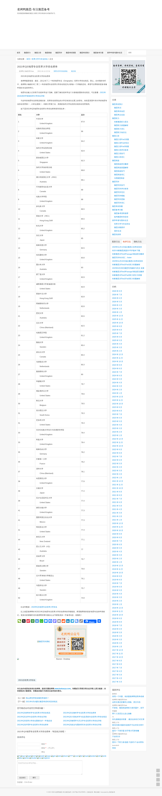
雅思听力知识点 (120, 132)
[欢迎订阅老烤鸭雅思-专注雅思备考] (145, 2)
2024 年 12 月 (117, 354)
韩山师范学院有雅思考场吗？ (37, 698)
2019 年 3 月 (117, 597)
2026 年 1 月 (117, 312)
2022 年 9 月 (117, 449)
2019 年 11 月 (117, 569)
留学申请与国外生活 (114, 53)
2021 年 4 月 (117, 509)
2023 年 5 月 (117, 421)
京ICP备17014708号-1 (79, 792)
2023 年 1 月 (117, 435)
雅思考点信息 (119, 115)
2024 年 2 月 (117, 390)
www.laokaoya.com (63, 689)
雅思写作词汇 (119, 203)
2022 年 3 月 (117, 471)
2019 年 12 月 (117, 566)
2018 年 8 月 (117, 622)
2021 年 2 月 (117, 516)
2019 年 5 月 (117, 590)
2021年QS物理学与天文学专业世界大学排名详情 (82, 721)
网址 (43, 752)
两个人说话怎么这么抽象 (122, 713)
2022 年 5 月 (117, 463)
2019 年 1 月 (117, 604)
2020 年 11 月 (117, 527)
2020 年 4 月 (117, 551)
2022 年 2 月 (117, 474)
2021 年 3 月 (117, 513)
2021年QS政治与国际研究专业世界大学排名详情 (82, 725)
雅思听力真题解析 (121, 125)
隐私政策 (90, 792)
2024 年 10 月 (117, 361)
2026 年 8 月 (117, 291)
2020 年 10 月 (117, 530)
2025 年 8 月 (117, 330)
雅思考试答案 (71, 53)
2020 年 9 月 (117, 534)
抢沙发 (73, 71)
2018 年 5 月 (117, 632)
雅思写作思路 (119, 199)
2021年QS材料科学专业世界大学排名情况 (33, 713)
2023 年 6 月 (117, 418)
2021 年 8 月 (117, 495)
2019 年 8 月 (117, 580)
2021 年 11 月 (117, 485)
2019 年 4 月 (117, 594)
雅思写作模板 (119, 196)
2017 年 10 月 (117, 657)
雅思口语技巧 (119, 153)
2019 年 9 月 (117, 576)
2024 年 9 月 (117, 365)
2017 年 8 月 (117, 664)
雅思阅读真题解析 (121, 168)
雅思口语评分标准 (121, 150)
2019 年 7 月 (117, 583)
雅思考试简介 (85, 53)
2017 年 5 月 (117, 675)
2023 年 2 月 (117, 432)
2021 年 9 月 (117, 492)
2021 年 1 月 (117, 520)
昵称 (43, 744)
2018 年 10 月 (117, 615)
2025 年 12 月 (117, 316)
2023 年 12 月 (117, 397)
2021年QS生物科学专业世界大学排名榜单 (79, 713)
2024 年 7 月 (117, 372)
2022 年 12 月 (117, 439)
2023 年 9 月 (117, 407)
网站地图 (97, 792)
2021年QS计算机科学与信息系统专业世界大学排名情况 (85, 717)
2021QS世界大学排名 (26, 680)
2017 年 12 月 (117, 650)
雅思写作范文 (119, 192)
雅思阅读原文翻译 (121, 164)
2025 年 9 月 (117, 326)
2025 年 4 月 (117, 344)
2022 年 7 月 (117, 456)
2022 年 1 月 (117, 478)
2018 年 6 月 (117, 629)
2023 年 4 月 (117, 425)
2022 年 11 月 (117, 442)
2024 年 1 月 (117, 393)
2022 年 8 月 (117, 453)
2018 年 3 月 (117, 639)
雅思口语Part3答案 (121, 146)
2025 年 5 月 (117, 340)
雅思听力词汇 (119, 129)
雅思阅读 (48, 53)
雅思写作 (58, 53)
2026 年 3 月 (117, 309)
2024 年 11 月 (117, 358)
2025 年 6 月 (117, 337)
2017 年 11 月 (117, 654)
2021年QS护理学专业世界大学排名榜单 (32, 725)
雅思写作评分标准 (121, 189)
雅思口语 (37, 53)
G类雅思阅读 (119, 178)
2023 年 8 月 (117, 411)
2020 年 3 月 (117, 555)
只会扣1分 (116, 736)
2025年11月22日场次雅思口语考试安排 (127, 261)
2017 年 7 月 (117, 668)
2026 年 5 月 (117, 302)
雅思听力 (27, 53)
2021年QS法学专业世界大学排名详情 (32, 717)
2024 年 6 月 (117, 375)
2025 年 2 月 (117, 351)
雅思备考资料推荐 (121, 213)
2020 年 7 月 (117, 541)
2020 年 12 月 (117, 523)
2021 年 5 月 (117, 506)
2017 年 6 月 (117, 671)
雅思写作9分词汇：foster (122, 257)
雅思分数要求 (119, 227)
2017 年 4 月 (117, 678)
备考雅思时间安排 (121, 217)
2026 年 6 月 (117, 298)
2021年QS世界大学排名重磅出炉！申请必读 (34, 721)
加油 (114, 748)
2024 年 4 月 (117, 383)
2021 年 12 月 (117, 481)
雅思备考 (112, 792)
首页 (18, 53)
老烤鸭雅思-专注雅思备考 (33, 9)
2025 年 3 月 (117, 347)
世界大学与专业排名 (40, 59)
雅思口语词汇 (119, 157)
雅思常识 (117, 108)
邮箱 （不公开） (48, 748)
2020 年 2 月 (117, 559)
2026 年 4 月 (117, 305)
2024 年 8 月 (117, 368)
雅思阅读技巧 (119, 171)
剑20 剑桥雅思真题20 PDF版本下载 (126, 250)
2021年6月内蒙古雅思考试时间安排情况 (41, 702)
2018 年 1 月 (117, 647)
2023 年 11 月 (117, 400)
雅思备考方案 (98, 53)
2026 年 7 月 (117, 295)
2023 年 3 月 (117, 428)
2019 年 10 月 (117, 573)
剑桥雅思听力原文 (121, 122)
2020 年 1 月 (117, 562)
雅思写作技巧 (119, 185)
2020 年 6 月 (117, 544)
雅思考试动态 (119, 111)
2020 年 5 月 (117, 548)
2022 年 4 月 (117, 467)
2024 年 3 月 (117, 386)
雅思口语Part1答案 (121, 139)
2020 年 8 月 (117, 537)
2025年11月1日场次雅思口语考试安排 (127, 247)
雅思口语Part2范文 (121, 143)
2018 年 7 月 (117, 625)
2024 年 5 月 (117, 379)
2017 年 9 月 (117, 661)
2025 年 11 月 (117, 319)
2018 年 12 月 (117, 608)
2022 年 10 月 (117, 446)
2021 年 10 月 (117, 488)
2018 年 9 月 (117, 618)
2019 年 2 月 (117, 601)
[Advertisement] (81, 33)
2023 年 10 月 (117, 404)
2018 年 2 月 (117, 643)
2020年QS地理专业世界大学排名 (44, 607)
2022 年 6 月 (117, 460)
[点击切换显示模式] (158, 770)
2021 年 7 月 (117, 499)
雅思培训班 (116, 234)
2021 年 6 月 (117, 502)
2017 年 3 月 (117, 682)
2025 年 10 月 (117, 323)
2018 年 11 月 (117, 611)
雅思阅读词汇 (119, 175)
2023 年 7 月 (117, 414)
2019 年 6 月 (117, 587)
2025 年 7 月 (117, 333)
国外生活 (117, 231)
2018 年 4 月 (117, 636)
